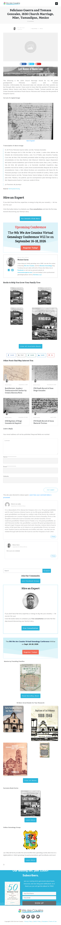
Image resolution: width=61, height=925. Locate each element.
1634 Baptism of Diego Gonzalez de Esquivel (13, 422)
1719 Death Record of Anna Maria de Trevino (43, 422)
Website (6, 476)
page (37, 274)
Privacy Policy (28, 921)
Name (9, 457)
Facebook (20, 270)
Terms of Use (53, 921)
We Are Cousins (29, 265)
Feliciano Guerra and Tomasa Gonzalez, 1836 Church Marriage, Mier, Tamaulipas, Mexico (30, 14)
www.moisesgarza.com (24, 272)
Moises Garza (8, 384)
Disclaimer (45, 921)
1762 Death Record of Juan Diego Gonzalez (43, 389)
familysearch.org (14, 189)
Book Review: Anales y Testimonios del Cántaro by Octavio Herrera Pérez (16, 390)
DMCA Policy (37, 921)
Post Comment (50, 490)
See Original (30, 141)
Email (9, 466)
